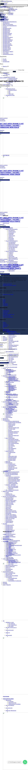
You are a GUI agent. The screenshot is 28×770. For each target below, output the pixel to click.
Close (1, 13)
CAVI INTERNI (11, 446)
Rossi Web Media (11, 331)
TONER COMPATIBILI (13, 483)
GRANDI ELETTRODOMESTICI (10, 21)
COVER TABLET (8, 551)
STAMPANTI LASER (12, 482)
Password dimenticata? (13, 355)
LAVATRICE (8, 416)
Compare (2, 119)
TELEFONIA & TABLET (8, 51)
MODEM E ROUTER (12, 468)
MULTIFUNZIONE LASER (14, 481)
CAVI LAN (10, 447)
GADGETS (7, 392)
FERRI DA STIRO (9, 503)
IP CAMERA (11, 579)
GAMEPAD (10, 426)
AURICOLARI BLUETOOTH (11, 542)
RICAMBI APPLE (6, 30)
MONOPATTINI (8, 494)
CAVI (6, 373)
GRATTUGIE (8, 508)
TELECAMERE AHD (12, 578)
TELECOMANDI (9, 569)
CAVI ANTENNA (11, 561)
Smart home (6, 223)
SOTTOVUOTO (8, 520)
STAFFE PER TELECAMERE (11, 575)
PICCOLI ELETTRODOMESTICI (10, 25)
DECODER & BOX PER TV (11, 565)
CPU (9, 455)
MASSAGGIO (8, 513)
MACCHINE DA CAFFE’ (10, 510)
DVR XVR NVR (8, 574)
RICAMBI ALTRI (6, 29)
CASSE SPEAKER (9, 372)
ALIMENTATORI (11, 452)
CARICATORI (8, 544)
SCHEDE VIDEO (11, 460)
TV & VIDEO (5, 53)
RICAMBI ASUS (6, 32)
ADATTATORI (8, 369)
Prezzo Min (2, 70)
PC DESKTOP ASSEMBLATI (11, 473)
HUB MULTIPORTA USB (13, 427)
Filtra (14, 71)
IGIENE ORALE (8, 509)
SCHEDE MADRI (12, 459)
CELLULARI (8, 547)
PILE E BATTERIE (9, 404)
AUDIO (4, 16)
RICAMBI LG (5, 36)
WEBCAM (10, 436)
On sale (4, 59)
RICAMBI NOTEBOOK (8, 40)
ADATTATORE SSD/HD (13, 439)
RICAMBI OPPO (6, 42)
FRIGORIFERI (8, 413)
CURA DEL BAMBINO (10, 501)
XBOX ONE (10, 399)
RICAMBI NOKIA (6, 38)
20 (5, 84)
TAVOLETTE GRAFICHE (13, 435)
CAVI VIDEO (11, 449)
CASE (9, 453)
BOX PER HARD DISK (13, 486)
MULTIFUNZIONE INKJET (14, 479)
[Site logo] (6, 1)
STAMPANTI (8, 475)
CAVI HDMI (10, 564)
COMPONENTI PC (9, 451)
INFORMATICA (6, 23)
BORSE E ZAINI (11, 423)
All (8, 84)
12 (3, 84)
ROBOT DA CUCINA (9, 518)
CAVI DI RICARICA (9, 545)
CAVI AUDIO (11, 444)
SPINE (6, 405)
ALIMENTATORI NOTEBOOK (14, 422)
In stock (5, 60)
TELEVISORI (8, 570)
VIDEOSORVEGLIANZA (8, 54)
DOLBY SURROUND (10, 566)
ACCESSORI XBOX (9, 386)
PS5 (9, 385)
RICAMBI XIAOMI (7, 49)
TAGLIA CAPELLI (9, 522)
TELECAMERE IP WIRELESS (14, 580)
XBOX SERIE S (11, 388)
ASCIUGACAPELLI (9, 497)
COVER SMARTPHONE (10, 549)
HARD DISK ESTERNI (13, 487)
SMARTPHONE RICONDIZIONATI (13, 555)
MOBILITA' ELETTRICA (8, 24)
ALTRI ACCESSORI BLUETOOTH (12, 540)
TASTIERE (10, 434)
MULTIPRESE (8, 403)
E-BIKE (7, 492)
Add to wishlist (3, 118)
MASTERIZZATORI (12, 457)
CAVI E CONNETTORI (10, 573)
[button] (25, 762)
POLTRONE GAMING (13, 433)
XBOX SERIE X (11, 390)
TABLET (7, 556)
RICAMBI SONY (6, 46)
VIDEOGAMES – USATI (10, 400)
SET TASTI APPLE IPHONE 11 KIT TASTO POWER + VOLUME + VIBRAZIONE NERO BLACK (12, 125)
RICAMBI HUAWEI (7, 34)
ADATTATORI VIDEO (12, 442)
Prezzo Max (21, 70)
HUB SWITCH (11, 466)
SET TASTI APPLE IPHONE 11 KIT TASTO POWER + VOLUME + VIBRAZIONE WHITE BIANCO (12, 266)
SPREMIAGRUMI (9, 521)
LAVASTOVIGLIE (9, 414)
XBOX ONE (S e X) (12, 387)
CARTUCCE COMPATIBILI (14, 477)
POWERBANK (8, 552)
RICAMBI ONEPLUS (7, 41)
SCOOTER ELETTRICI (10, 495)
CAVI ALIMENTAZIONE (13, 443)
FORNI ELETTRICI (9, 504)
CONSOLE (5, 18)
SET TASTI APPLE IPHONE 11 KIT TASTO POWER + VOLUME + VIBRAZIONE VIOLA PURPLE (12, 219)
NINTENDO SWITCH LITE (14, 381)
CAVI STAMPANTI (12, 448)
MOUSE (10, 430)
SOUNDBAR (8, 374)
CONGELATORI (8, 410)
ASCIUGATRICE (8, 408)
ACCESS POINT (11, 464)
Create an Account (4, 362)
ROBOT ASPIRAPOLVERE (11, 517)
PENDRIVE (10, 488)
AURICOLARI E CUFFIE (10, 370)
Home (1, 6)
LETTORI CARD (11, 429)
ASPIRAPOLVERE (9, 499)
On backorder (6, 61)
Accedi (2, 357)
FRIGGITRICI (8, 505)
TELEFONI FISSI (9, 557)
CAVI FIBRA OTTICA (12, 562)
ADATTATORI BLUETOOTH (14, 440)
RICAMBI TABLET (7, 47)
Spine (4, 225)
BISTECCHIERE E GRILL (11, 500)
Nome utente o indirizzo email (8, 349)
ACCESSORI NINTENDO (11, 377)
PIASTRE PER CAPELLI (10, 514)
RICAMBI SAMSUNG (7, 45)
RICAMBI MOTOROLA (8, 37)
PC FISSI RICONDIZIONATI (11, 474)
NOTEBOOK (8, 470)
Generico (5, 66)
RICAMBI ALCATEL (7, 28)
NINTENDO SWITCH (13, 379)
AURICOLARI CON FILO (10, 543)
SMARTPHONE (8, 553)
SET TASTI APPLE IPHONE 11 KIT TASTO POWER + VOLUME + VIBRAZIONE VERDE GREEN (12, 172)
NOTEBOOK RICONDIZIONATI (12, 471)
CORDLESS (8, 548)
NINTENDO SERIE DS (13, 378)
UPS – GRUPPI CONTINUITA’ (12, 490)
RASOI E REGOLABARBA (11, 516)
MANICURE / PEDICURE (11, 512)
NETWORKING (8, 462)
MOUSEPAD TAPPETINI (13, 431)
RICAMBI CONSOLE (7, 33)
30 (6, 84)
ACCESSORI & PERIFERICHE (12, 421)
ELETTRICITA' (6, 19)
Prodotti (5, 27)
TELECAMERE (8, 577)
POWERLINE (11, 469)
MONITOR (7, 461)
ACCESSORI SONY (9, 382)
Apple (4, 75)
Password (3, 353)
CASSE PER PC (11, 425)
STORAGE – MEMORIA (10, 484)
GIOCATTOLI (5, 20)
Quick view (2, 120)
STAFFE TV (7, 568)
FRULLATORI (8, 507)
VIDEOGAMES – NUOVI (10, 394)
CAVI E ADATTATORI (10, 438)
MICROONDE (8, 412)
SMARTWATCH (6, 50)
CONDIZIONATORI (9, 409)
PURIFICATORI (8, 417)
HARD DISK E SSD (12, 456)
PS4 (9, 383)
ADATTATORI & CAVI (10, 560)
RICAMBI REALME (7, 43)
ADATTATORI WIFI (12, 465)
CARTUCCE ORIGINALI (13, 478)
